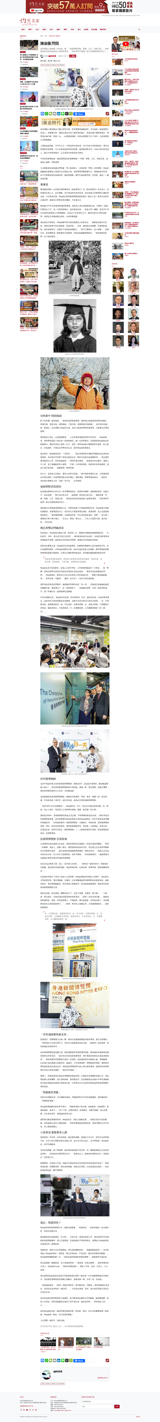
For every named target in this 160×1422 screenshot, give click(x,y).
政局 (22, 29)
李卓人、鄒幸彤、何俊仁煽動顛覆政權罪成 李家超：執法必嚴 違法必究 (132, 163)
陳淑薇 (48, 65)
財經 (44, 29)
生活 (51, 29)
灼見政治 (23, 52)
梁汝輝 (127, 177)
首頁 (41, 36)
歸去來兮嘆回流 (129, 243)
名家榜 (86, 29)
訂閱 (116, 1406)
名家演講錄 (23, 153)
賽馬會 (54, 65)
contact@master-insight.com (62, 1410)
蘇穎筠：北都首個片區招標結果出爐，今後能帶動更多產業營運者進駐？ (29, 184)
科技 (72, 29)
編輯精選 (52, 56)
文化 (37, 29)
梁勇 (126, 216)
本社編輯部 (25, 62)
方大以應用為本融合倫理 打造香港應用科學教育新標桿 (132, 71)
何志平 (127, 61)
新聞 (42, 65)
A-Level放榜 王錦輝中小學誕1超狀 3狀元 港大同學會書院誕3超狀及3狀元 (132, 122)
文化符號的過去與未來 (131, 59)
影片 (79, 29)
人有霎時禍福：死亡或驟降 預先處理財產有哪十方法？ (48, 1349)
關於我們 (103, 29)
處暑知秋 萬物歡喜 (130, 182)
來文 (126, 134)
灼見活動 (94, 29)
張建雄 (127, 255)
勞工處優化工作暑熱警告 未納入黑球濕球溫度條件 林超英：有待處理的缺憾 (29, 57)
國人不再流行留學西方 (131, 253)
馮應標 (127, 245)
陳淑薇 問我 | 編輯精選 (54, 36)
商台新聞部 (61, 65)
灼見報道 (23, 79)
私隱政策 (138, 1416)
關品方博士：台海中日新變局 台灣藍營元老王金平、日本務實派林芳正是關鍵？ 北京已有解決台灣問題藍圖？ (132, 83)
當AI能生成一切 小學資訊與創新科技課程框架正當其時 (132, 173)
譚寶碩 (127, 103)
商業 (65, 29)
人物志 (73, 56)
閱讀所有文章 (102, 1378)
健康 (58, 29)
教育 (30, 29)
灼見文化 (23, 128)
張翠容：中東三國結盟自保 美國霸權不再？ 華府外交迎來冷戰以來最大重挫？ (29, 330)
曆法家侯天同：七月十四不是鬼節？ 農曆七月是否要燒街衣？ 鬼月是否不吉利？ (29, 282)
